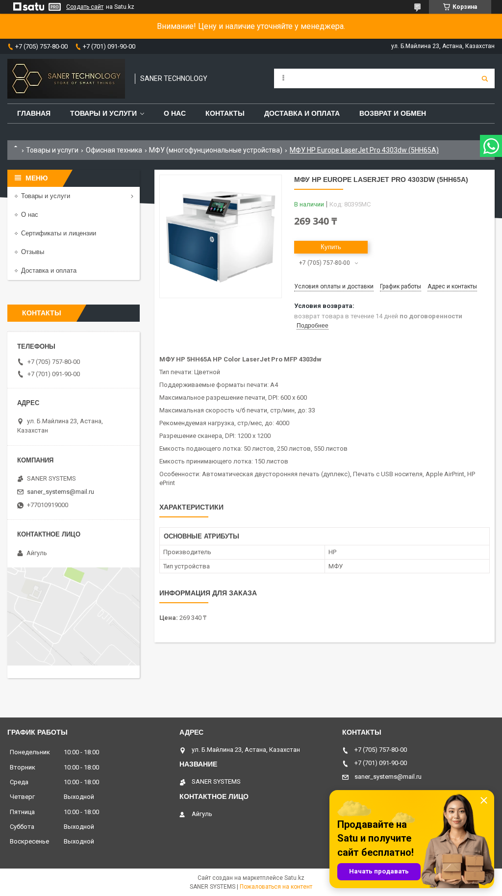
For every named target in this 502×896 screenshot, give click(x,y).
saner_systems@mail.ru (60, 491)
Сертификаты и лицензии (58, 233)
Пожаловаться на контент (276, 886)
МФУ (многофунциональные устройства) (215, 150)
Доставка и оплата (302, 113)
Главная (33, 113)
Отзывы (32, 252)
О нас (175, 113)
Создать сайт (84, 6)
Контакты (225, 113)
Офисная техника (114, 150)
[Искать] (485, 78)
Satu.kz (294, 877)
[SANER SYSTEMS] (66, 79)
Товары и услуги (103, 113)
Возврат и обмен (392, 113)
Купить (331, 247)
